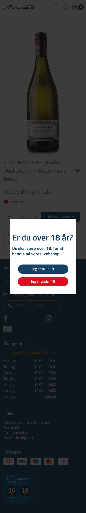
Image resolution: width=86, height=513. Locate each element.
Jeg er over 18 (43, 268)
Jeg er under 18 (43, 281)
